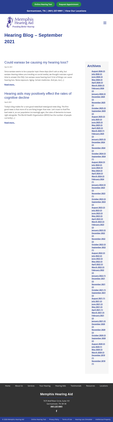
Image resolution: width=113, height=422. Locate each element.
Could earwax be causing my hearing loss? (36, 62)
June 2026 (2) (97, 77)
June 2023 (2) (97, 213)
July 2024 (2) (97, 165)
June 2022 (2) (97, 259)
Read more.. (9, 84)
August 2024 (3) (98, 162)
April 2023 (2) (97, 219)
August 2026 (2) (98, 71)
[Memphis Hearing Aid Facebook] (56, 411)
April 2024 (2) (97, 173)
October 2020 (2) (99, 335)
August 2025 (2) (98, 116)
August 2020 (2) (98, 344)
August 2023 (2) (98, 207)
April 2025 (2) (97, 128)
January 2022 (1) (99, 276)
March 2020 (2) (98, 352)
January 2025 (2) (99, 139)
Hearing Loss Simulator (83, 419)
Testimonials (76, 386)
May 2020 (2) (97, 349)
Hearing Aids (60, 386)
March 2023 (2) (98, 222)
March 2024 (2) (98, 176)
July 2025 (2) (97, 119)
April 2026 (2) (97, 82)
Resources (90, 386)
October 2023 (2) (99, 199)
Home (7, 386)
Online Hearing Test (38, 419)
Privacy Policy (54, 419)
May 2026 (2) (97, 80)
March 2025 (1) (98, 131)
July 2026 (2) (97, 74)
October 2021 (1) (99, 290)
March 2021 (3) (98, 312)
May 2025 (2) (97, 125)
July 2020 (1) (97, 347)
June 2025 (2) (97, 122)
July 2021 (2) (97, 301)
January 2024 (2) (99, 185)
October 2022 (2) (99, 244)
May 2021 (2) (97, 307)
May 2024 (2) (97, 170)
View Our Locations (75, 10)
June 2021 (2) (97, 304)
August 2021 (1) (98, 298)
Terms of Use (67, 419)
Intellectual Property (102, 419)
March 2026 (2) (98, 85)
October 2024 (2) (99, 153)
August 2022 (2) (98, 253)
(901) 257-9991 (55, 10)
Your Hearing (44, 386)
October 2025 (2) (99, 108)
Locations (104, 386)
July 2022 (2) (97, 256)
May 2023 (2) (97, 216)
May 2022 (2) (97, 261)
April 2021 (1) (97, 310)
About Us (19, 386)
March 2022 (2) (98, 267)
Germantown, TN (36, 10)
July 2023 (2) (97, 210)
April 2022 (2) (97, 264)
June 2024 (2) (97, 168)
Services (31, 386)
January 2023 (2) (99, 230)
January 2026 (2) (99, 94)
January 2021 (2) (99, 321)
